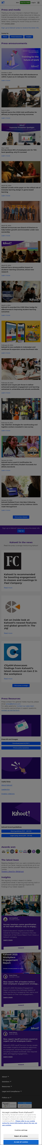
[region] (21, 1127)
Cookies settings (21, 1130)
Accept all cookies (21, 1142)
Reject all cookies (21, 1136)
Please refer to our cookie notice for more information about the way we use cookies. (19, 1123)
